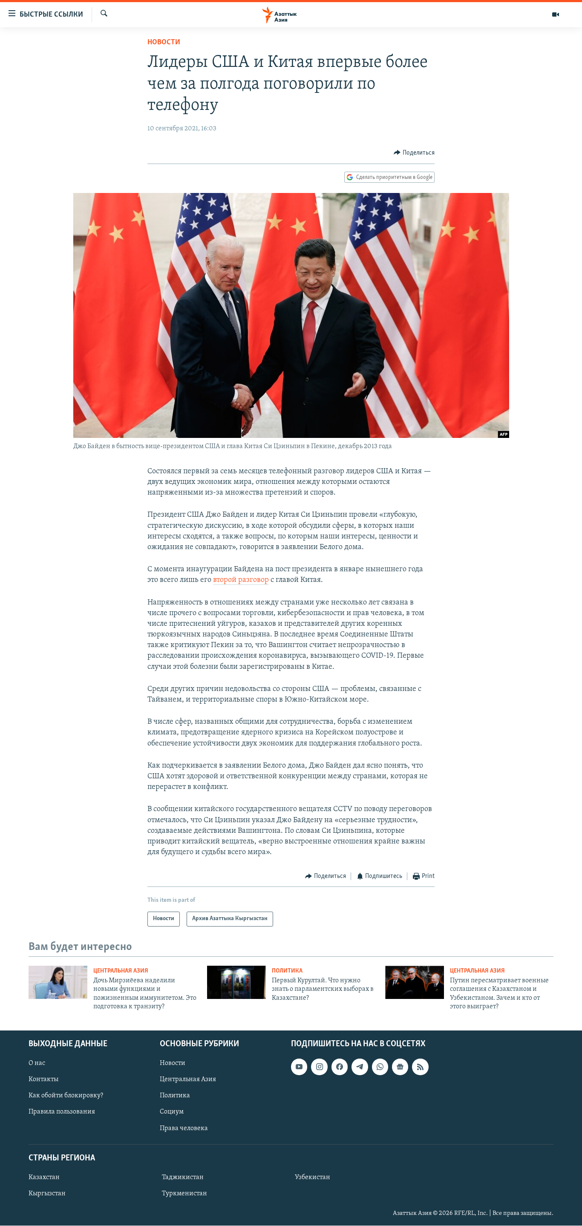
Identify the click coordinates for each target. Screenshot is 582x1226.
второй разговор (241, 580)
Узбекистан (312, 1177)
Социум (172, 1112)
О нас (37, 1063)
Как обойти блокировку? (66, 1096)
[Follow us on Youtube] (299, 1067)
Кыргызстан (47, 1193)
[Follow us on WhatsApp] (380, 1067)
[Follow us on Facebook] (339, 1067)
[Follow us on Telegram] (360, 1067)
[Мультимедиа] (555, 14)
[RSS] (420, 1067)
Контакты (43, 1079)
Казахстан (44, 1177)
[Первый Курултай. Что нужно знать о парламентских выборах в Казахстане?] (236, 982)
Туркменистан (184, 1193)
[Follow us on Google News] (400, 1067)
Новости (163, 42)
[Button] (414, 152)
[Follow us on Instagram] (319, 1067)
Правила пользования (62, 1112)
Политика (287, 971)
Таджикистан (183, 1177)
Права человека (184, 1128)
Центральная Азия (120, 971)
